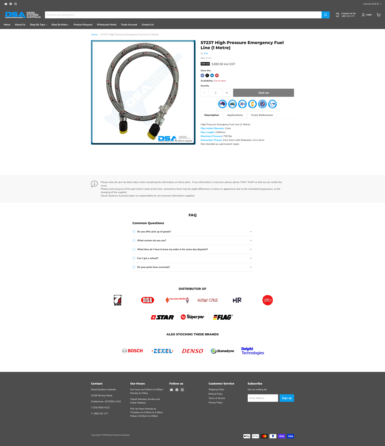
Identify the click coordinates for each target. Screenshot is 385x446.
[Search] (326, 14)
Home (7, 24)
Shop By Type (38, 24)
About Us (20, 24)
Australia (371, 4)
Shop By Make (59, 24)
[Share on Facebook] (202, 75)
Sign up (287, 398)
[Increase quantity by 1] (227, 93)
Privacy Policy (216, 402)
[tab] (212, 115)
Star (206, 53)
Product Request (83, 24)
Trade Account (129, 24)
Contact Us (148, 24)
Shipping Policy (216, 389)
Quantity (205, 86)
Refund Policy (216, 393)
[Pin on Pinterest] (217, 75)
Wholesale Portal (106, 24)
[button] (367, 15)
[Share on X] (207, 75)
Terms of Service (217, 398)
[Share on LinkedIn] (212, 75)
